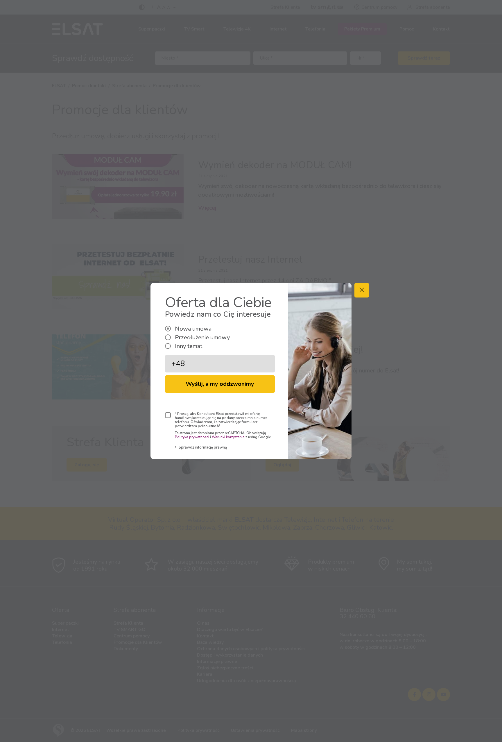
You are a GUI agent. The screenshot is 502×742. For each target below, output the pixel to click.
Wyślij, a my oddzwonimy (220, 384)
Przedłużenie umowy (202, 337)
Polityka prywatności (192, 437)
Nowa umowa (193, 329)
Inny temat (188, 346)
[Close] (361, 290)
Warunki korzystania (228, 437)
